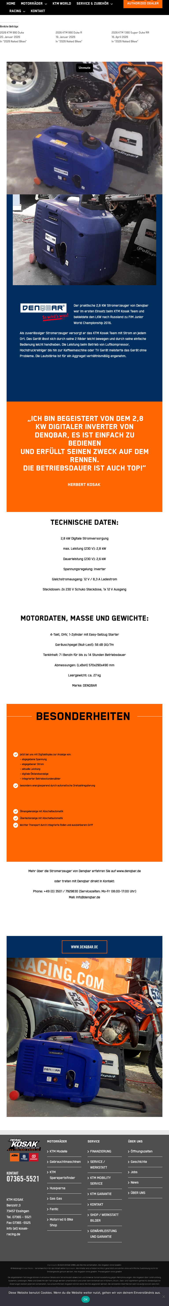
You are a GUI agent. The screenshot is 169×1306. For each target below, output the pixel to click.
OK (86, 1299)
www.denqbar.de (129, 871)
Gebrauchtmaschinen (65, 1162)
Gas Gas (56, 1198)
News (135, 1182)
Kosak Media (27, 1268)
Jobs (134, 1172)
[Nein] (163, 1296)
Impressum (52, 1265)
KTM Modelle (58, 1151)
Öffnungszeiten (141, 1151)
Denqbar (85, 871)
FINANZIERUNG (100, 1151)
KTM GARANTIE (101, 1194)
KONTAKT (96, 1204)
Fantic (54, 1209)
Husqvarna (57, 1188)
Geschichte (139, 1162)
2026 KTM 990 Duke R (69, 32)
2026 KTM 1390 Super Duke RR (130, 32)
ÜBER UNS (138, 1193)
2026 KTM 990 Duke (12, 32)
